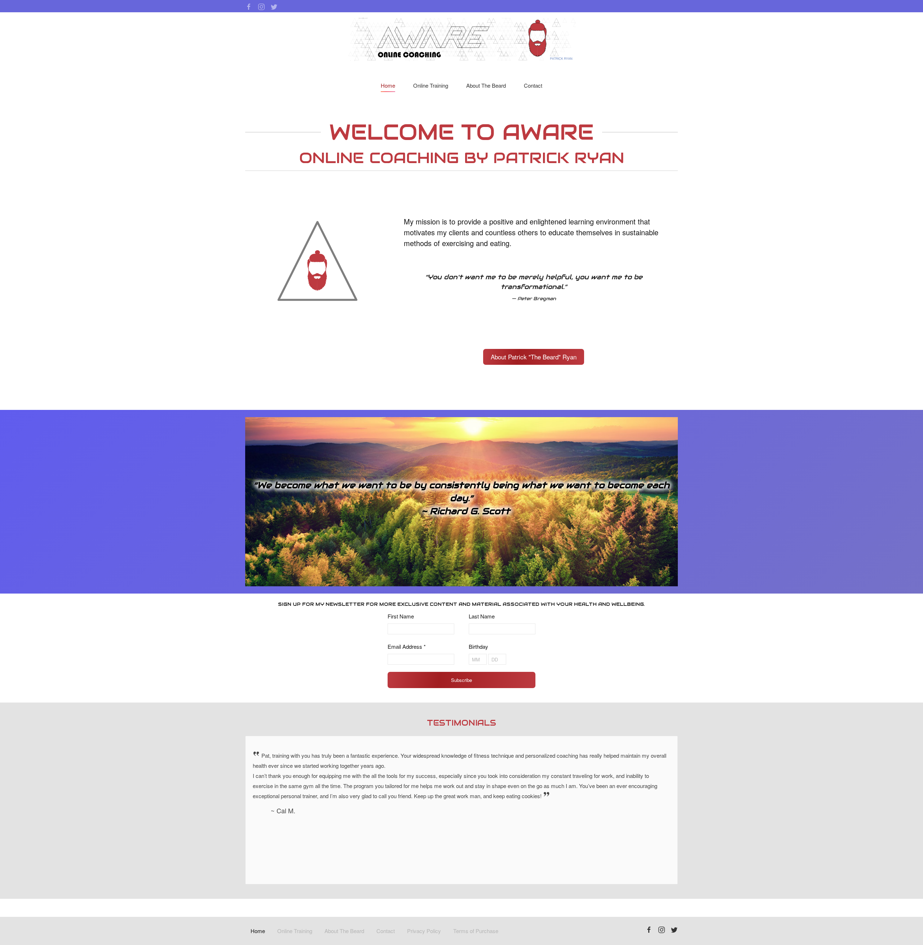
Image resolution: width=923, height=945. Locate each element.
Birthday (478, 646)
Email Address (407, 646)
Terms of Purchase (475, 931)
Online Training (430, 85)
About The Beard (486, 85)
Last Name (482, 616)
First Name (401, 616)
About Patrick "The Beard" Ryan (534, 356)
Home (388, 85)
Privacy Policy (424, 931)
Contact (533, 85)
